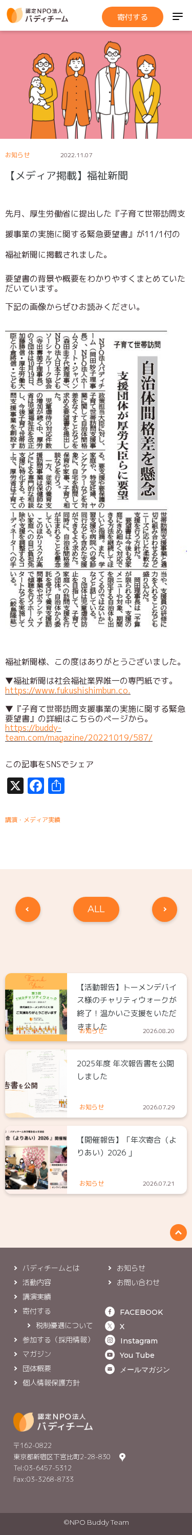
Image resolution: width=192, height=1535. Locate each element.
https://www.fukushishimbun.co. (68, 690)
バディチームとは (51, 1268)
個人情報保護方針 (51, 1382)
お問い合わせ (138, 1282)
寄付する (132, 17)
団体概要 (37, 1368)
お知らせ (17, 155)
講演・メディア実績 (32, 819)
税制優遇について (64, 1325)
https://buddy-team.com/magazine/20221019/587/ (79, 732)
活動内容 (37, 1282)
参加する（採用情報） (58, 1339)
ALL (96, 909)
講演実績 (37, 1296)
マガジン (37, 1354)
